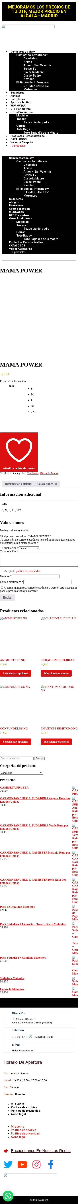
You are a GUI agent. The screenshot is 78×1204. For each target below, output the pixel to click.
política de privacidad (28, 571)
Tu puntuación (9, 547)
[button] (39, 151)
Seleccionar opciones (15, 673)
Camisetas (32, 473)
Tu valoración (9, 551)
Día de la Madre (49, 473)
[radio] (54, 389)
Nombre (6, 576)
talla (12, 385)
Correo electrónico (11, 581)
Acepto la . (22, 571)
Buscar (39, 758)
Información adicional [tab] (18, 483)
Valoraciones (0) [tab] (47, 483)
